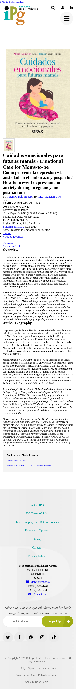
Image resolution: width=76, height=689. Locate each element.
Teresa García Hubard (20, 196)
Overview (8, 243)
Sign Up (54, 621)
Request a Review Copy (16, 460)
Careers (36, 547)
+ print (7, 233)
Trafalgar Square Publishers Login (37, 668)
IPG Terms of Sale (36, 513)
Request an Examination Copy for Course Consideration (30, 465)
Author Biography (12, 246)
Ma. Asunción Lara (49, 196)
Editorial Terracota (13, 226)
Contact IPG (36, 505)
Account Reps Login (36, 681)
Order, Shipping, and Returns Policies (37, 522)
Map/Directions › (40, 581)
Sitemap (36, 539)
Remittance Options (36, 530)
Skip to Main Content (12, 1)
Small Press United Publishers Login (36, 675)
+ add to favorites (13, 236)
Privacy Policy (36, 556)
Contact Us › (40, 594)
